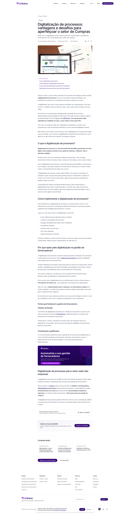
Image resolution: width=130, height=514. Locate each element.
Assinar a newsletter (82, 425)
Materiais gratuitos (79, 481)
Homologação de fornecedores (29, 481)
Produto (55, 3)
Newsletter (95, 484)
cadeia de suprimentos (68, 258)
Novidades (77, 484)
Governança (96, 481)
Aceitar (82, 509)
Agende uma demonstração (47, 460)
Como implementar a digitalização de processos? (51, 83)
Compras (44, 16)
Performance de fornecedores (29, 487)
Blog (40, 16)
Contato (95, 487)
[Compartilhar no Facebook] (91, 41)
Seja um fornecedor (62, 481)
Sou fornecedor (79, 489)
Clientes (64, 3)
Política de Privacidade (60, 510)
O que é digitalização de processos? (48, 81)
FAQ (76, 487)
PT (92, 3)
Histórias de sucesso (62, 478)
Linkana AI (24, 489)
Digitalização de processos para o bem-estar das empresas (54, 88)
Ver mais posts (64, 460)
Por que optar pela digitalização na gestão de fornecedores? (54, 85)
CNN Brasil (66, 118)
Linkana (51, 386)
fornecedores (60, 314)
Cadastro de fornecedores (28, 478)
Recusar (89, 509)
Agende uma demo (108, 3)
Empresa (82, 3)
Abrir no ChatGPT (85, 412)
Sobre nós (95, 478)
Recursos (73, 3)
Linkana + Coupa (43, 478)
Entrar (98, 3)
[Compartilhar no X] (88, 41)
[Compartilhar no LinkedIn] (85, 41)
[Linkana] (22, 3)
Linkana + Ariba (43, 481)
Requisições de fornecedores (29, 484)
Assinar (103, 499)
